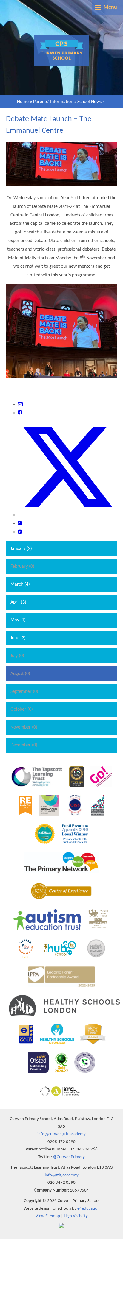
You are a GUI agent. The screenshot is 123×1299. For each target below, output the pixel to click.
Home (23, 101)
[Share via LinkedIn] (20, 532)
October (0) (21, 709)
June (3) (18, 638)
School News (89, 101)
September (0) (24, 691)
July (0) (17, 656)
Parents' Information (53, 101)
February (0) (22, 566)
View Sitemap (48, 1216)
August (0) (20, 673)
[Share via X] (67, 515)
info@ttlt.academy (62, 1175)
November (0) (23, 727)
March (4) (20, 584)
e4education (88, 1208)
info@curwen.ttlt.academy (61, 1134)
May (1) (18, 620)
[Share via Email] (20, 404)
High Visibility (76, 1216)
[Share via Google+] (20, 523)
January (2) (21, 548)
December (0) (23, 745)
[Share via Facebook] (20, 413)
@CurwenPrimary (69, 1157)
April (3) (18, 602)
